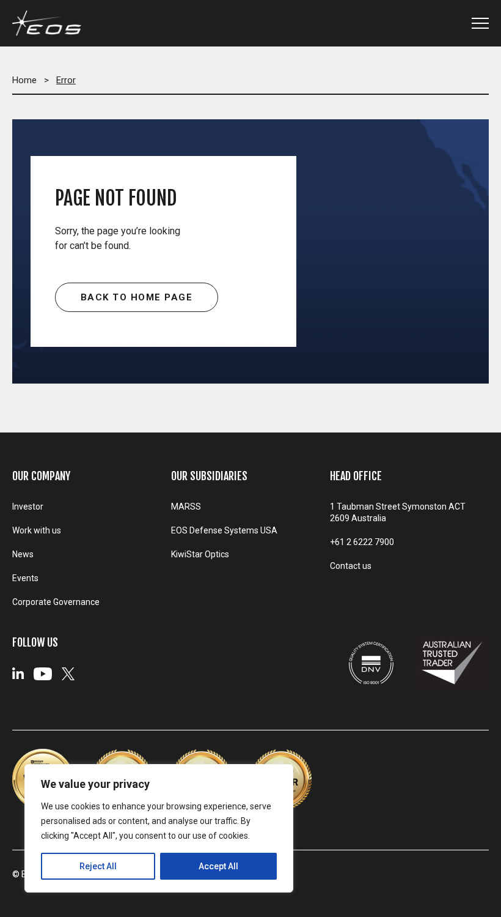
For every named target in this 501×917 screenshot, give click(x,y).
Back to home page (137, 297)
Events (25, 578)
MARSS (186, 506)
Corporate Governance (56, 602)
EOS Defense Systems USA (224, 530)
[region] (158, 828)
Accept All (218, 866)
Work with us (36, 530)
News (23, 554)
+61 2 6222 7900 (362, 542)
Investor (27, 506)
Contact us (350, 566)
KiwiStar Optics (200, 554)
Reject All (98, 866)
